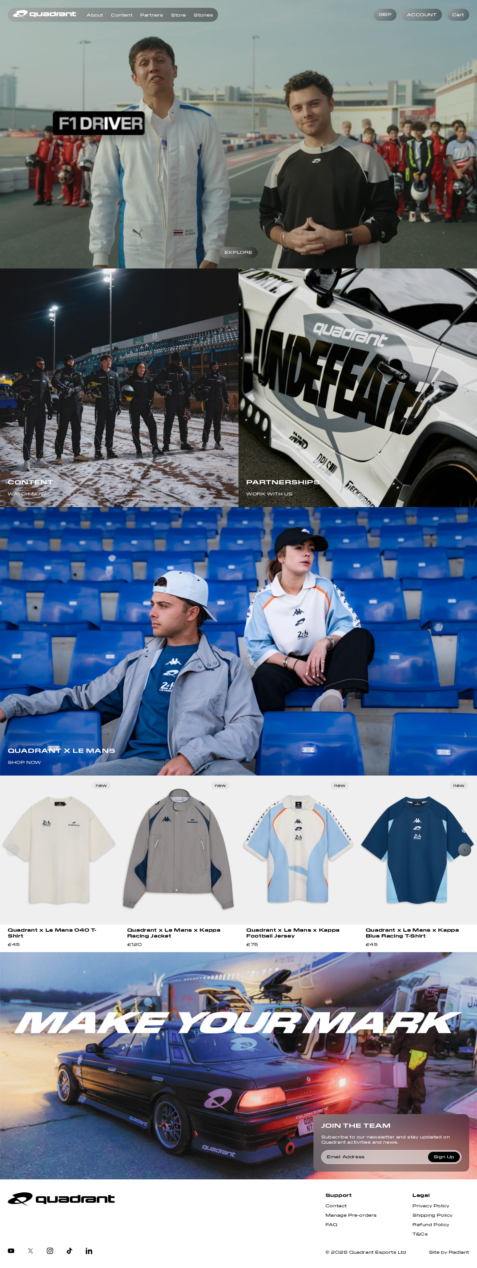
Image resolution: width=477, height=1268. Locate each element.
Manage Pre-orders (351, 1215)
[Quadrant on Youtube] (11, 1251)
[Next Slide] (464, 849)
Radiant (459, 1252)
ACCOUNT (421, 15)
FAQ (331, 1224)
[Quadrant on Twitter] (30, 1251)
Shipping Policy (432, 1215)
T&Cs (420, 1234)
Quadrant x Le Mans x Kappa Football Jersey (293, 933)
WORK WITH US (269, 494)
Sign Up (444, 1157)
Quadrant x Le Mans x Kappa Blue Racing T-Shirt (412, 933)
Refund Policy (430, 1224)
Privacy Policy (430, 1206)
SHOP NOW (24, 762)
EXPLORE (238, 252)
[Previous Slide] (12, 849)
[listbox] (385, 15)
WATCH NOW (27, 494)
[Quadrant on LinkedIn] (89, 1251)
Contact (336, 1206)
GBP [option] (385, 14)
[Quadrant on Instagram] (50, 1251)
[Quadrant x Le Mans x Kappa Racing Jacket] (179, 850)
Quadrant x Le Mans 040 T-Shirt (52, 933)
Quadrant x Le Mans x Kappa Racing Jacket (174, 933)
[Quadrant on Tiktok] (69, 1251)
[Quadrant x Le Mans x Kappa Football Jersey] (298, 850)
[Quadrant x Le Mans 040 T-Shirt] (59, 850)
